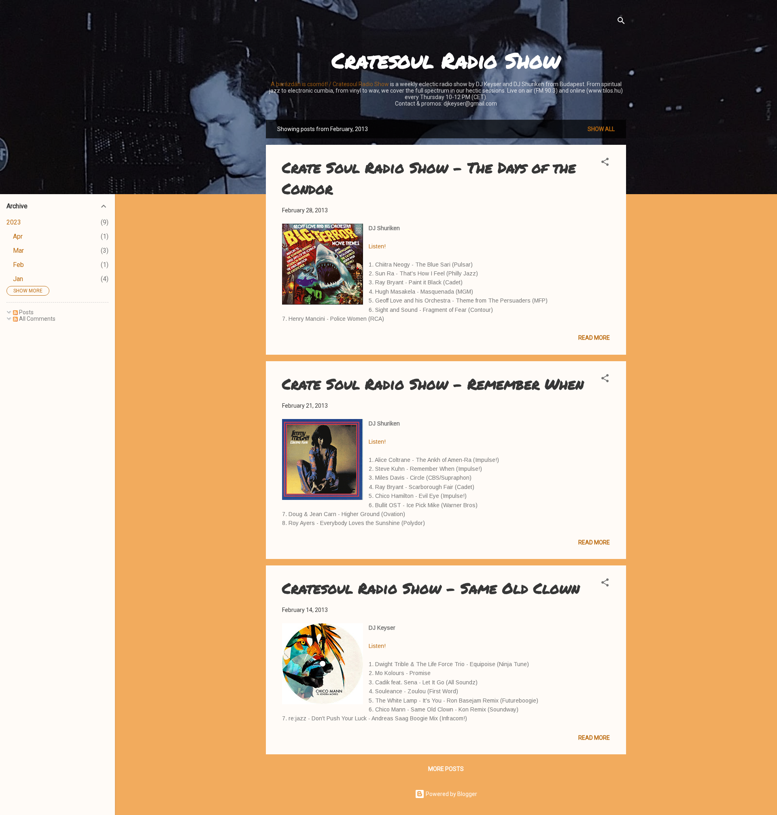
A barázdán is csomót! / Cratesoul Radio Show (330, 84)
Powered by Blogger (451, 794)
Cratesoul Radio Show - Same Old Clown (431, 588)
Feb (18, 265)
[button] (605, 163)
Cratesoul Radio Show (446, 60)
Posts (26, 312)
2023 (13, 222)
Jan (18, 279)
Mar (18, 250)
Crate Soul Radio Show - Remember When (433, 383)
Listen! (377, 246)
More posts (446, 769)
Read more (594, 337)
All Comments (36, 318)
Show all (601, 129)
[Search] (621, 22)
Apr (18, 236)
